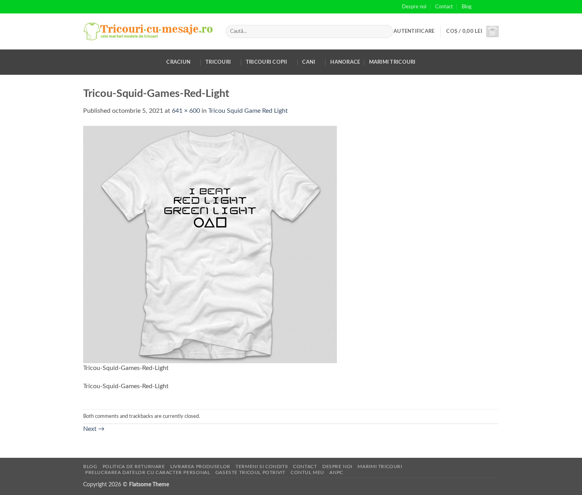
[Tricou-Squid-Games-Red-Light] (210, 244)
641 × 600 (186, 111)
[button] (414, 31)
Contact (444, 6)
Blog (467, 6)
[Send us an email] (495, 6)
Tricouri (218, 62)
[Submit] (385, 31)
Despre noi (414, 6)
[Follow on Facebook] (479, 6)
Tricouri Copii (266, 62)
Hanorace (345, 62)
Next (94, 429)
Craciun (178, 62)
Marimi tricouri (392, 62)
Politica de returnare (134, 466)
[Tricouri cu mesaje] (148, 31)
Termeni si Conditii (262, 466)
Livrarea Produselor (200, 466)
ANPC (336, 472)
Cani (308, 62)
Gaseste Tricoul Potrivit (250, 472)
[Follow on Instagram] (487, 6)
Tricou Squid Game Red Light (248, 111)
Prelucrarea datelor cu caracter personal (147, 472)
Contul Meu (307, 472)
